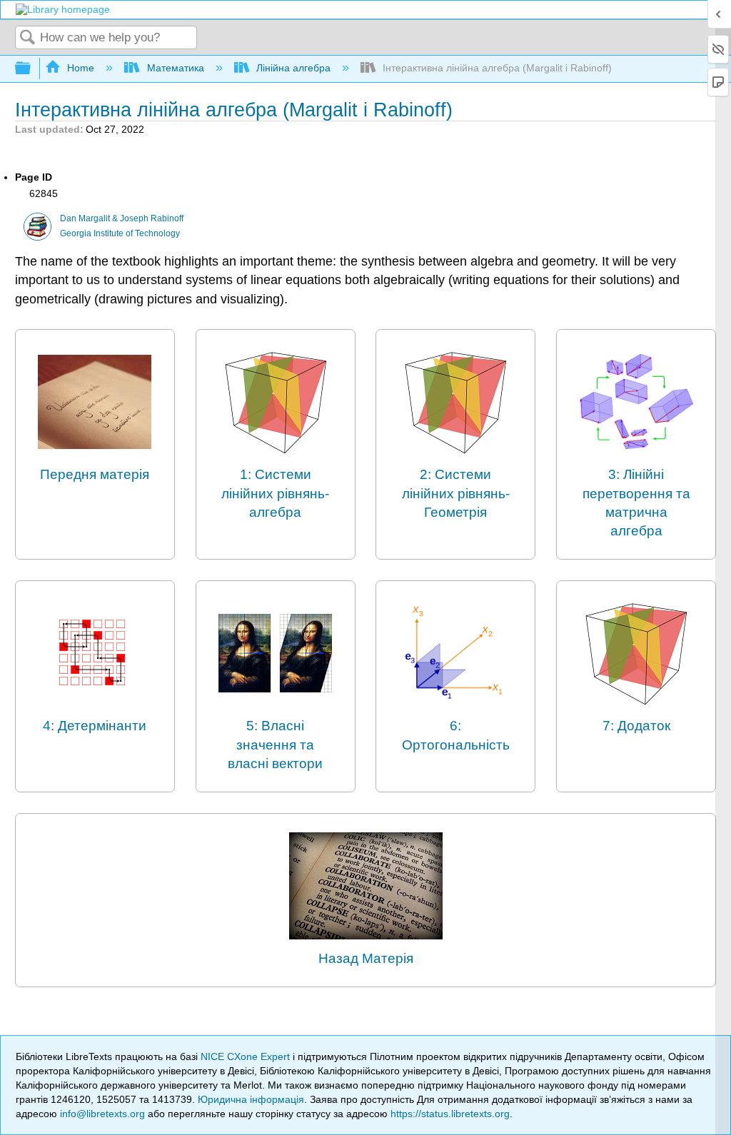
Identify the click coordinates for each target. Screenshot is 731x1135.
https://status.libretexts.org (450, 1113)
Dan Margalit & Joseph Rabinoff (121, 218)
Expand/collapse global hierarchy (32, 69)
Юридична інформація (251, 1099)
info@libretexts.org (102, 1113)
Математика (175, 68)
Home (80, 68)
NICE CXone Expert (247, 1056)
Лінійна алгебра (293, 68)
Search (28, 38)
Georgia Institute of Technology (120, 233)
